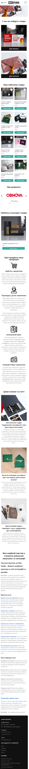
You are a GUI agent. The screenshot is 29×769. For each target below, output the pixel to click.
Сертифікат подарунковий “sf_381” (21, 126)
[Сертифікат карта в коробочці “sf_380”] (21, 142)
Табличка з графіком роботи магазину (6, 102)
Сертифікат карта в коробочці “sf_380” (19, 150)
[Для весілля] (14, 65)
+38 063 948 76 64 (5, 734)
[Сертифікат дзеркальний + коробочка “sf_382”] (7, 118)
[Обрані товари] (11, 89)
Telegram (3, 748)
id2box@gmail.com (6, 739)
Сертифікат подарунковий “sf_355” (10, 243)
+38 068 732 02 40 (5, 732)
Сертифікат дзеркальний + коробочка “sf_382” (7, 126)
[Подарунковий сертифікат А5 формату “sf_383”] (21, 94)
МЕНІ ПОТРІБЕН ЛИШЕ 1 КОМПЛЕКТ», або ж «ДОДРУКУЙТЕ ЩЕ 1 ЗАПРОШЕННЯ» (14, 528)
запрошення (18, 339)
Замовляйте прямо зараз (10, 698)
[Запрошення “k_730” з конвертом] (21, 166)
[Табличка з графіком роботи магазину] (7, 94)
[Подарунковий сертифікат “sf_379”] (7, 166)
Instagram (3, 750)
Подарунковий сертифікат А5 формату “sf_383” (21, 102)
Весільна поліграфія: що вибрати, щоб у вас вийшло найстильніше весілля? (14, 478)
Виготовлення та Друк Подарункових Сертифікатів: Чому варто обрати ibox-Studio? (14, 425)
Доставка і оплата (5, 761)
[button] (2, 196)
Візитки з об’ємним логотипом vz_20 (5, 150)
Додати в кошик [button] (7, 108)
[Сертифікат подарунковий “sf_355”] (13, 228)
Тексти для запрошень (6, 767)
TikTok (3, 752)
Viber (2, 746)
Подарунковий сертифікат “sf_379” (7, 174)
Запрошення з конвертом (8, 611)
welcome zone (13, 341)
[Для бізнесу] (14, 38)
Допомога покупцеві (6, 758)
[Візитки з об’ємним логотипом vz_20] (7, 142)
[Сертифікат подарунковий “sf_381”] (21, 118)
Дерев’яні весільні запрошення (10, 598)
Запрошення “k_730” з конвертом (20, 174)
